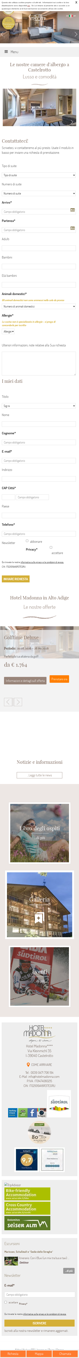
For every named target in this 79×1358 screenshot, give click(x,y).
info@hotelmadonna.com (44, 1076)
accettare (57, 553)
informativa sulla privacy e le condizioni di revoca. (42, 562)
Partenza (8, 221)
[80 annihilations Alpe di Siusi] (39, 1145)
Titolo (5, 396)
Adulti (5, 239)
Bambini (7, 257)
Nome (5, 415)
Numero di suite (11, 184)
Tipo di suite (9, 166)
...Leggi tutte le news (39, 775)
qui (28, 6)
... (72, 209)
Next (76, 34)
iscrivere (39, 1323)
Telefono (7, 524)
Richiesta (13, 1354)
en (75, 15)
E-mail (6, 451)
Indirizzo (7, 470)
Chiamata (65, 1354)
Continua (23, 1262)
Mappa (39, 1354)
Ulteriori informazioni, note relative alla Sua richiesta (34, 345)
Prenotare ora (59, 679)
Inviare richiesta (15, 579)
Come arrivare (41, 1065)
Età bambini (9, 275)
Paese (5, 506)
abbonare (36, 541)
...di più (69, 1270)
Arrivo (6, 202)
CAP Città (8, 488)
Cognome (8, 433)
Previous (3, 34)
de (67, 15)
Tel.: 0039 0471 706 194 (39, 1073)
